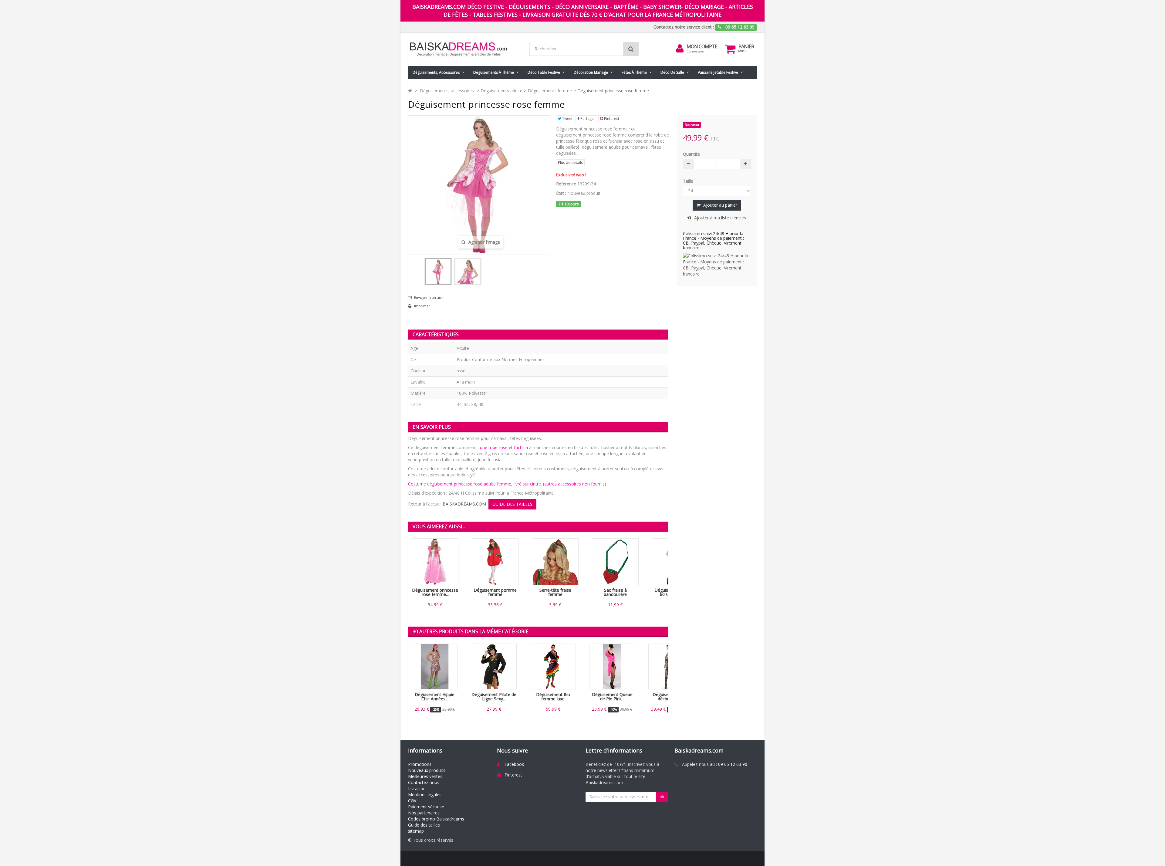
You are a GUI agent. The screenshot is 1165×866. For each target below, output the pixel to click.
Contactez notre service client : (683, 27)
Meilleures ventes (425, 776)
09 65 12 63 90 (732, 764)
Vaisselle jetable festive (718, 72)
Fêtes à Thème (634, 72)
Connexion (695, 51)
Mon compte (702, 46)
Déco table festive (544, 72)
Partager (587, 118)
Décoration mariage (591, 72)
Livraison (417, 788)
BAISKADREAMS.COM (464, 504)
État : (561, 193)
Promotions (419, 764)
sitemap (416, 831)
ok (662, 797)
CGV (412, 800)
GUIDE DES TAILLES (512, 504)
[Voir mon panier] (730, 49)
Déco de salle (672, 72)
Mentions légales (424, 794)
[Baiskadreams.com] (464, 49)
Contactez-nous (423, 782)
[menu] (680, 48)
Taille (688, 181)
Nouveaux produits (426, 770)
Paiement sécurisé (426, 807)
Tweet (566, 118)
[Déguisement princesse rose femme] (438, 271)
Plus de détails (570, 162)
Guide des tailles (424, 825)
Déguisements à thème (493, 72)
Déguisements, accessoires (436, 72)
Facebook (514, 764)
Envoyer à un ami (428, 298)
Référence (566, 184)
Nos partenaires (424, 813)
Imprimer (422, 306)
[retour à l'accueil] (410, 90)
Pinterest (611, 118)
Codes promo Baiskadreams (436, 819)
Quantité (691, 154)
